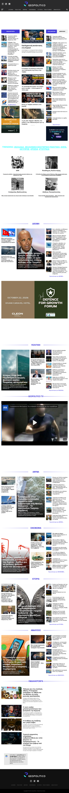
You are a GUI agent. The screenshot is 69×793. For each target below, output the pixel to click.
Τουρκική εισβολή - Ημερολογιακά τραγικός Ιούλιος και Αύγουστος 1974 (17, 174)
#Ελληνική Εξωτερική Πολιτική (42, 147)
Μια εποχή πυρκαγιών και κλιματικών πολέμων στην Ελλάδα (18, 195)
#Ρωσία (34, 149)
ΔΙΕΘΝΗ (10, 9)
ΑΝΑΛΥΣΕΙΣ (57, 9)
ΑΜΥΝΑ (25, 9)
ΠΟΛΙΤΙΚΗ (18, 9)
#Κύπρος (24, 149)
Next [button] (17, 130)
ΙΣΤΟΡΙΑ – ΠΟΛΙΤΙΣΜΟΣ (45, 9)
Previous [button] (14, 130)
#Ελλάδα (19, 147)
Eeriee (43, 791)
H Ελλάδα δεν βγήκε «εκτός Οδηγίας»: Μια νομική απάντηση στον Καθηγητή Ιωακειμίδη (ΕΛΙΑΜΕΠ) (51, 174)
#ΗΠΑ (63, 147)
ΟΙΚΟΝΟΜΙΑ (32, 9)
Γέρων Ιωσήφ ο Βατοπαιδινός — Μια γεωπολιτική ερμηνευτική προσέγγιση (51, 196)
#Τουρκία (44, 149)
